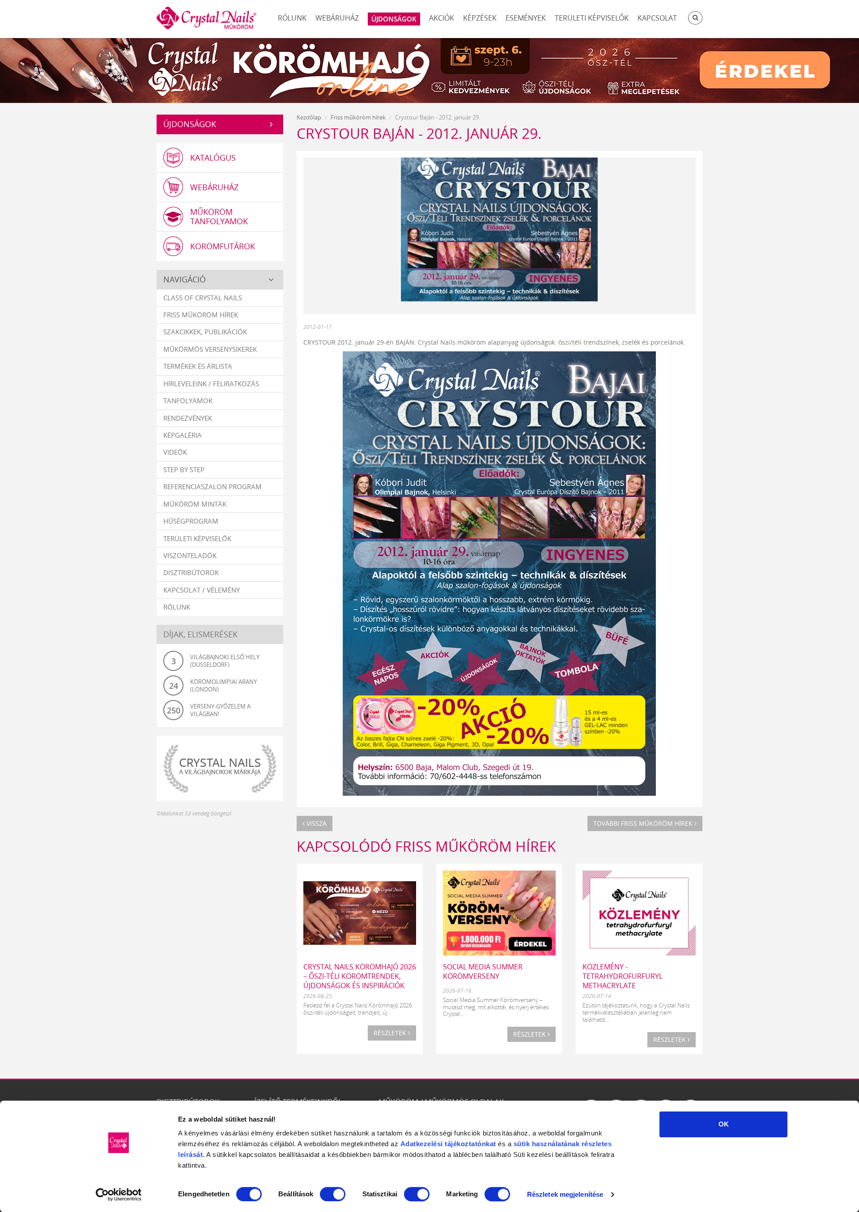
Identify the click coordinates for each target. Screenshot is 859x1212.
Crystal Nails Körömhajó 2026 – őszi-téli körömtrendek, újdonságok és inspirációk (359, 976)
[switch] (332, 1194)
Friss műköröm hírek (200, 314)
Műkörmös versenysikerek (210, 349)
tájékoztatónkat (469, 1144)
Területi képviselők (592, 18)
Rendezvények (187, 418)
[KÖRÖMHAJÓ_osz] (429, 69)
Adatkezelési (421, 1144)
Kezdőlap (309, 117)
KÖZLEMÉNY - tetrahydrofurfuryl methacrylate (623, 976)
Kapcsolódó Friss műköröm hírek (426, 846)
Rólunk (292, 18)
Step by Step (183, 469)
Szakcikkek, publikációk (205, 331)
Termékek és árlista (197, 366)
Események (526, 18)
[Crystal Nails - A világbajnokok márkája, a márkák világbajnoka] (220, 768)
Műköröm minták (194, 503)
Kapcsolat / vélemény (201, 589)
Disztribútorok (191, 572)
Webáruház (337, 18)
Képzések (480, 18)
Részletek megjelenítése (565, 1194)
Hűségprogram (190, 520)
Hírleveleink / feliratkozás (211, 383)
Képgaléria (182, 435)
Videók (175, 452)
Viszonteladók (190, 555)
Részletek (391, 1032)
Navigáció (184, 279)
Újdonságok (189, 124)
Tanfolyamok (188, 400)
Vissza (316, 823)
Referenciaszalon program (212, 486)
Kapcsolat (657, 18)
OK (724, 1124)
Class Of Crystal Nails (202, 297)
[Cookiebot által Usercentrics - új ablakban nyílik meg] (119, 1194)
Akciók (441, 18)
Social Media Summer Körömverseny (483, 971)
